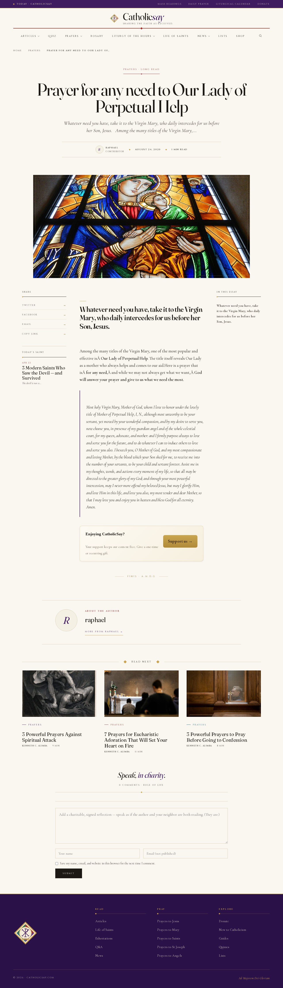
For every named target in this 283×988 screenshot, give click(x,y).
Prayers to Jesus (168, 921)
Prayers (72, 36)
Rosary (97, 36)
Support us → (180, 541)
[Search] (260, 35)
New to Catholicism (232, 930)
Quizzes (224, 947)
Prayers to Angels (169, 956)
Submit (69, 873)
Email (26, 324)
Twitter (29, 305)
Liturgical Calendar (233, 4)
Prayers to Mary (168, 930)
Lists (222, 36)
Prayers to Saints (168, 938)
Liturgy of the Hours (131, 36)
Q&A (99, 947)
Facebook (30, 314)
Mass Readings (170, 4)
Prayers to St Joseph (171, 947)
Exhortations (104, 938)
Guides (223, 938)
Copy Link (30, 333)
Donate (264, 4)
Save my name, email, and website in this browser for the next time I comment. (107, 863)
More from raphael (102, 631)
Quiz (52, 36)
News (202, 36)
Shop (240, 36)
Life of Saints (176, 36)
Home (17, 50)
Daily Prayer (198, 4)
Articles (28, 36)
